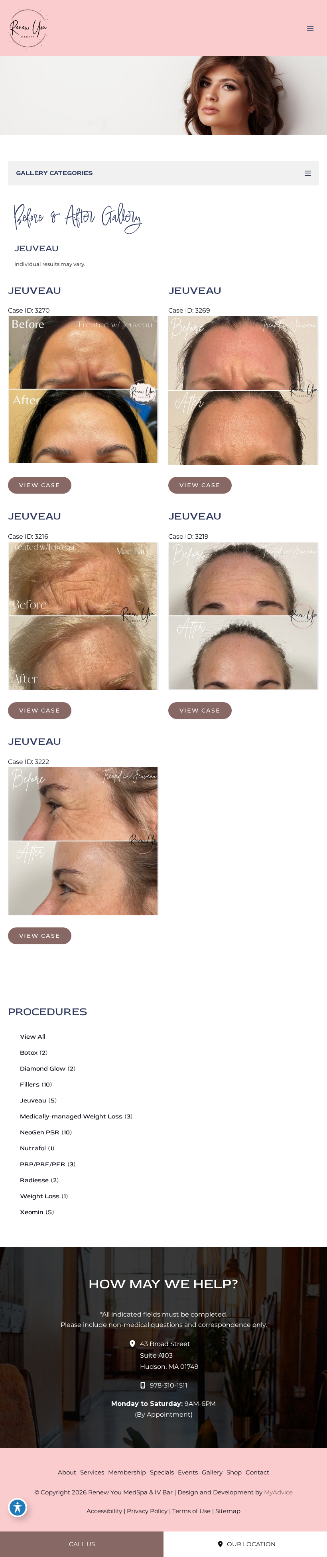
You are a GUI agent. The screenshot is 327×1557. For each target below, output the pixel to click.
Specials (162, 1472)
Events (188, 1472)
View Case (39, 485)
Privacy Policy (147, 1511)
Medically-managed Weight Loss (71, 1116)
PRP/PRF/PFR (42, 1164)
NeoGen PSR (39, 1132)
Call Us (82, 1544)
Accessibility (104, 1511)
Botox (28, 1053)
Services (92, 1472)
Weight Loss (39, 1196)
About (67, 1472)
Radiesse (34, 1180)
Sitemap (227, 1511)
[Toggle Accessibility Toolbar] (17, 1507)
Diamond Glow (42, 1069)
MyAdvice (278, 1492)
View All (32, 1037)
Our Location (250, 1544)
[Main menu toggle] (310, 28)
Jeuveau (33, 1100)
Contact (257, 1472)
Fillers (29, 1085)
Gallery (212, 1472)
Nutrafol (33, 1148)
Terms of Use (191, 1511)
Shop (234, 1472)
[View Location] (134, 1343)
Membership (127, 1472)
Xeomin (31, 1212)
